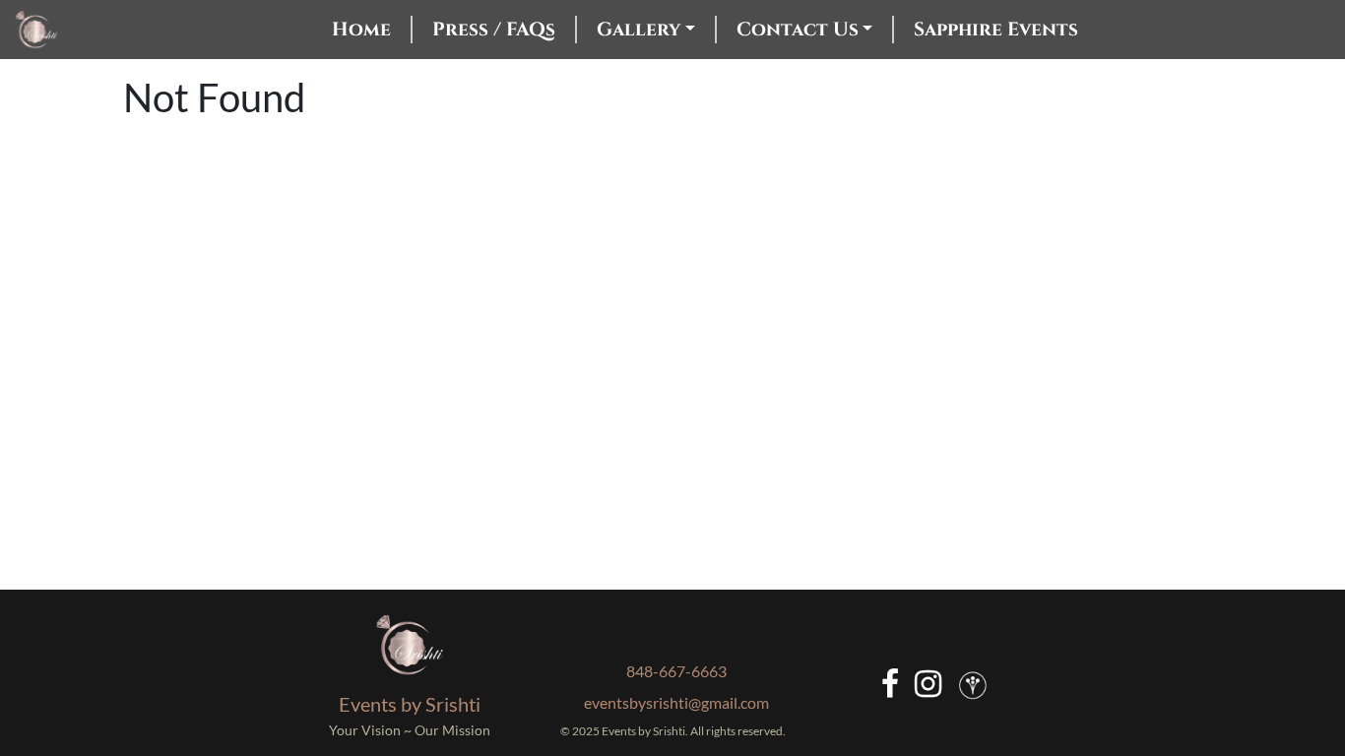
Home (361, 29)
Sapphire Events (996, 29)
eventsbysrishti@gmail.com (676, 702)
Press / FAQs (493, 29)
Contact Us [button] (798, 29)
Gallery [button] (638, 29)
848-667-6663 (676, 671)
